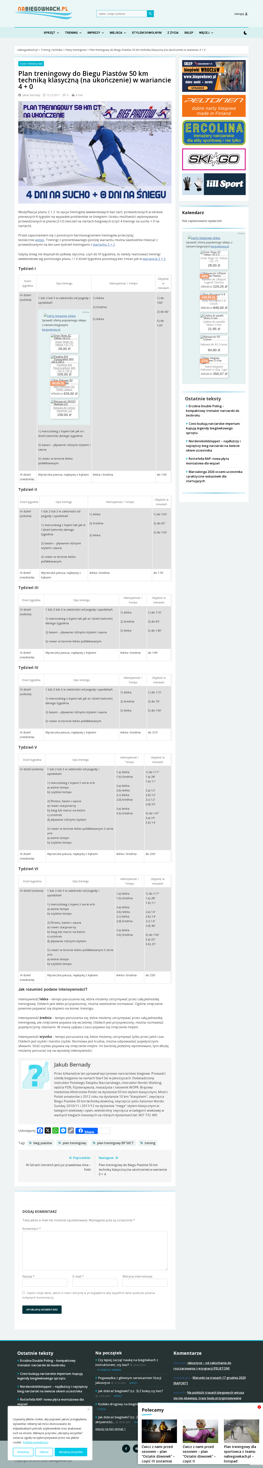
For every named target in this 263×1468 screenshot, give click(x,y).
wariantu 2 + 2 (104, 244)
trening (150, 1143)
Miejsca (116, 32)
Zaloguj (239, 13)
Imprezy (93, 32)
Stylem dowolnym (147, 32)
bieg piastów (42, 1143)
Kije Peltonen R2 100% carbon (64, 388)
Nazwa (28, 1276)
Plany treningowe (31, 63)
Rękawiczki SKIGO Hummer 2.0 (64, 409)
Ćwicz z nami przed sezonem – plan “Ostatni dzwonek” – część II (199, 1453)
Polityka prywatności (35, 1442)
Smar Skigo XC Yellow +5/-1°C (64, 343)
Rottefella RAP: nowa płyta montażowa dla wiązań (207, 461)
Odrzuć (44, 1452)
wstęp (39, 240)
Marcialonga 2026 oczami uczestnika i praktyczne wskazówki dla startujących (214, 476)
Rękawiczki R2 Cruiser (213, 344)
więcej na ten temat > (110, 1429)
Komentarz (31, 1229)
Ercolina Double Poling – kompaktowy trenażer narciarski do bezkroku (212, 410)
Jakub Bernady (31, 95)
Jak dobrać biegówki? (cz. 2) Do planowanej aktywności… (128, 1419)
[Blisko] (88, 1409)
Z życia (172, 32)
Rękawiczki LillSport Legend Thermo (214, 280)
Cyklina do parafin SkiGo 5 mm (214, 323)
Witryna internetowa (137, 1276)
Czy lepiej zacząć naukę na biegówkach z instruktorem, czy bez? (126, 1362)
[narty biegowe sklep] (60, 315)
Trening (71, 32)
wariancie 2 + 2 (154, 258)
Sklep (188, 32)
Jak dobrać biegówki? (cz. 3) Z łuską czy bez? (130, 1391)
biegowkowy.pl (51, 329)
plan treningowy (74, 1143)
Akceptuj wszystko (71, 1452)
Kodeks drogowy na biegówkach (122, 1404)
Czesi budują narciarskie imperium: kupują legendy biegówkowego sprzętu (213, 428)
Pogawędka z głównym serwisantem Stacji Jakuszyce (128, 1380)
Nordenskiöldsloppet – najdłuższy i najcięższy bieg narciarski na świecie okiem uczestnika (213, 445)
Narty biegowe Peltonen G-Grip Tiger (213, 368)
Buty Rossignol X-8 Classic (214, 302)
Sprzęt (49, 32)
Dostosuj (23, 1452)
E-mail (78, 1276)
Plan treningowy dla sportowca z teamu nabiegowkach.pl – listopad (240, 1453)
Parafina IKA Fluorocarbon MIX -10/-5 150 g (64, 367)
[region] (50, 1433)
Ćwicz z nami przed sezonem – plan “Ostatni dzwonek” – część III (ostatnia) (158, 1453)
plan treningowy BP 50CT (115, 1143)
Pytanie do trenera (109, 1370)
